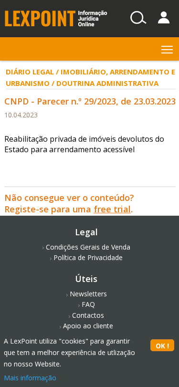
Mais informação (30, 377)
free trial (112, 209)
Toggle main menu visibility (167, 49)
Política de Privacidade (88, 257)
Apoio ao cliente (88, 325)
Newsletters (88, 293)
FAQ (88, 304)
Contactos (88, 315)
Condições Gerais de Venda (88, 246)
